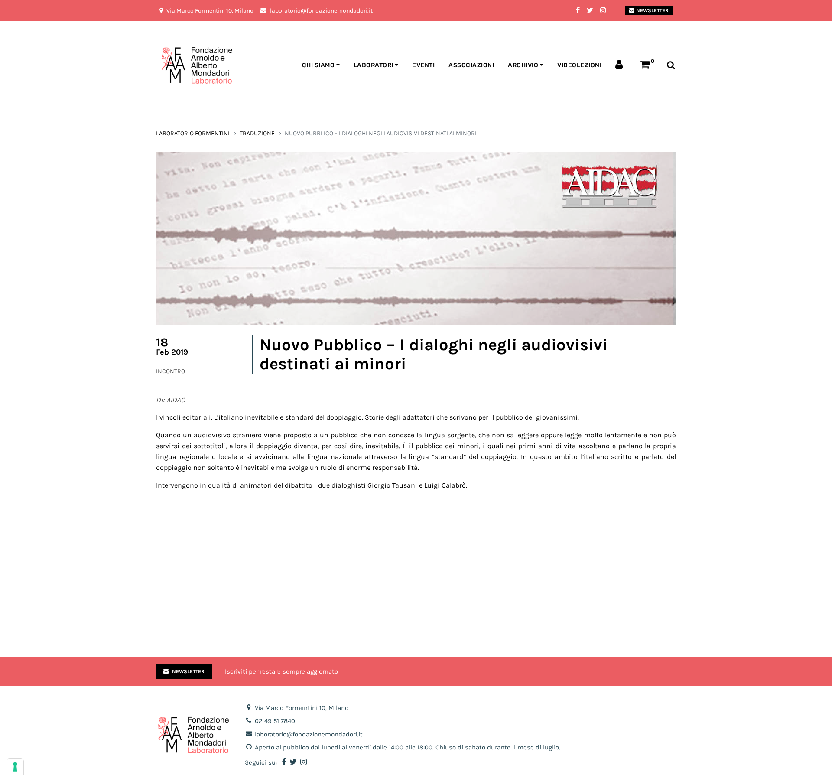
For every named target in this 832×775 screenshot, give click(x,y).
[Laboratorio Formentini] (175, 65)
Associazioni (471, 65)
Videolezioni (579, 65)
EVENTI (423, 65)
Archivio (523, 65)
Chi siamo (318, 65)
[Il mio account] (620, 65)
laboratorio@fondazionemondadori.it (309, 734)
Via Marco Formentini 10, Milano (301, 708)
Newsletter (652, 10)
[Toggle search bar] (671, 65)
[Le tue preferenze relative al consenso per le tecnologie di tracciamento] (15, 767)
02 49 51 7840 (275, 721)
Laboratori (373, 65)
